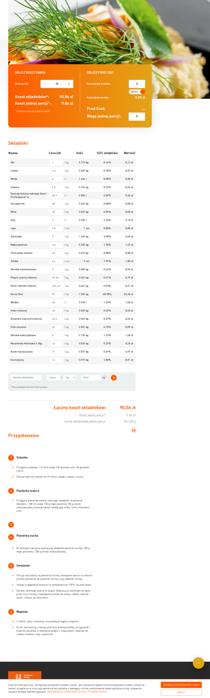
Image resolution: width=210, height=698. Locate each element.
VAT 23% (139, 92)
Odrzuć (181, 692)
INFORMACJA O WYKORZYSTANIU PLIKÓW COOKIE (77, 692)
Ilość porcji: (22, 84)
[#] (198, 663)
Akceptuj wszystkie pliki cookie (181, 685)
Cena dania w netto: (98, 84)
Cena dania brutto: (98, 97)
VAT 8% (134, 92)
